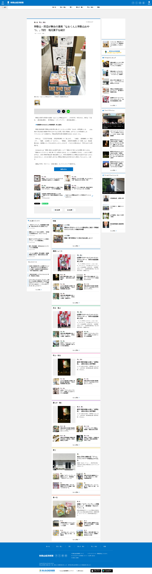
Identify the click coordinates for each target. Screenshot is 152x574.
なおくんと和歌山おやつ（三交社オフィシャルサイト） (78, 196)
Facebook (133, 3)
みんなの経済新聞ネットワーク (47, 571)
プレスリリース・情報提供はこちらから (98, 553)
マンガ (39, 33)
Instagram (140, 3)
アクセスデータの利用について (79, 555)
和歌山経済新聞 (15, 2)
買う (71, 7)
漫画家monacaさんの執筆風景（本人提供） (49, 124)
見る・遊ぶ (63, 7)
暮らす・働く (79, 7)
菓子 (43, 33)
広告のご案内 (75, 557)
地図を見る (63, 169)
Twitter (136, 3)
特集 (98, 7)
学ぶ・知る (90, 7)
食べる (54, 7)
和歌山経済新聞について (78, 553)
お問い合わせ (92, 555)
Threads (143, 3)
